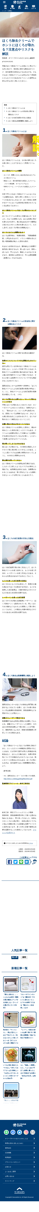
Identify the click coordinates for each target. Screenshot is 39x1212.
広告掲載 (8, 1153)
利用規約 (8, 1157)
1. (7, 108)
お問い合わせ (9, 1176)
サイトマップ (9, 1181)
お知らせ (8, 1167)
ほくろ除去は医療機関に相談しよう (20, 121)
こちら (31, 843)
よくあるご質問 (10, 1171)
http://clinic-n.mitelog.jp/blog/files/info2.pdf (18, 779)
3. (7, 118)
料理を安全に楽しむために (14, 1143)
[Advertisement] (19, 901)
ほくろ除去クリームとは (16, 108)
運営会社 (8, 1148)
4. (7, 121)
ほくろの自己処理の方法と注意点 (19, 118)
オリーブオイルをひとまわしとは (16, 1138)
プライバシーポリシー (12, 1162)
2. (7, 111)
